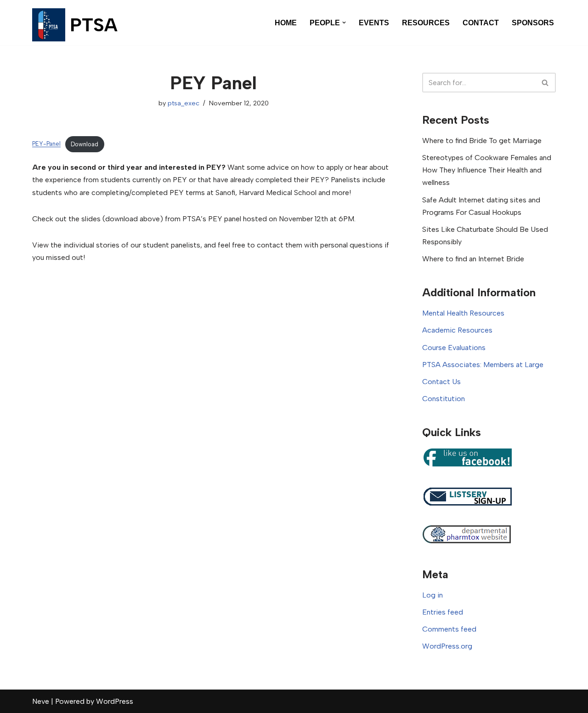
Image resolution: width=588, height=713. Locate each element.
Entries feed (442, 612)
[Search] (545, 82)
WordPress (114, 701)
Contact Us (441, 381)
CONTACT (481, 23)
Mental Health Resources (463, 313)
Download (84, 144)
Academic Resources (457, 330)
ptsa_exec (183, 103)
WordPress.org (447, 646)
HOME (286, 23)
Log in (432, 595)
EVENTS (374, 23)
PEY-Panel (46, 144)
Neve (40, 701)
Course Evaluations (454, 347)
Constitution (443, 398)
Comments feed (449, 629)
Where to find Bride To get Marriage (482, 140)
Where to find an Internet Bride (473, 258)
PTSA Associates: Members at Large (482, 364)
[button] (344, 22)
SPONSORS (533, 23)
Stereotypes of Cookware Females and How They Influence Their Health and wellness (486, 170)
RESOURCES (426, 23)
